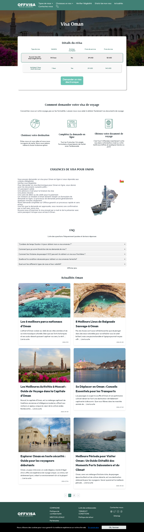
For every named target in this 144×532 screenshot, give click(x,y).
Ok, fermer (114, 527)
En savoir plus (93, 527)
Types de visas (44, 3)
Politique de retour (86, 517)
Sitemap (117, 516)
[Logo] (27, 5)
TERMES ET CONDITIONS (84, 512)
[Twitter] (115, 511)
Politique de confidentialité (55, 512)
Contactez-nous (45, 6)
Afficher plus (72, 268)
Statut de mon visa (103, 3)
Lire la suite (24, 339)
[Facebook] (122, 511)
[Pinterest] (112, 511)
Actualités (118, 3)
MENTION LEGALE (57, 517)
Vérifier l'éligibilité (84, 3)
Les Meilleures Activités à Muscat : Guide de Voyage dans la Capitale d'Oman (43, 391)
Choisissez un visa (63, 3)
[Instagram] (118, 511)
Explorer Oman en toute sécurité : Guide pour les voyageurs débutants (42, 460)
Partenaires (54, 521)
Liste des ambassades (87, 508)
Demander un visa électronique (72, 80)
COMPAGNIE (55, 508)
